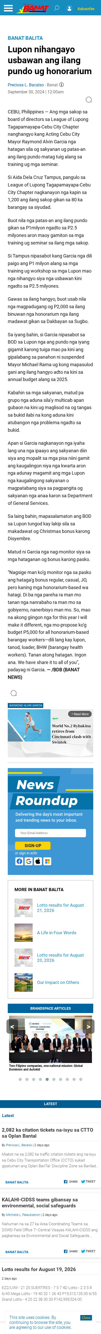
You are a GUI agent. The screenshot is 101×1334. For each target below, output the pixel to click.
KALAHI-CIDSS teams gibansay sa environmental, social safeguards (40, 1203)
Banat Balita (25, 38)
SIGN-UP (33, 845)
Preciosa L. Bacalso (26, 84)
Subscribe (86, 9)
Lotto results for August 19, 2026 (39, 1269)
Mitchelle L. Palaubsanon (23, 1215)
